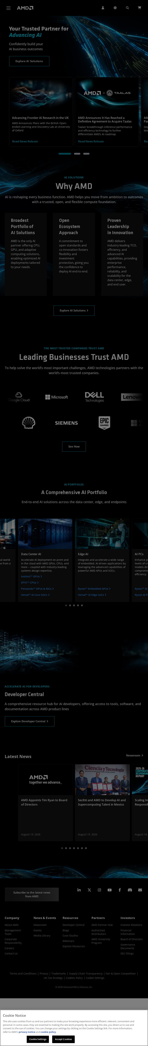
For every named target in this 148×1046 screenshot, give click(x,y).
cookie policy (48, 1032)
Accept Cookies (63, 1039)
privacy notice (27, 1032)
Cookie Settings (38, 1039)
